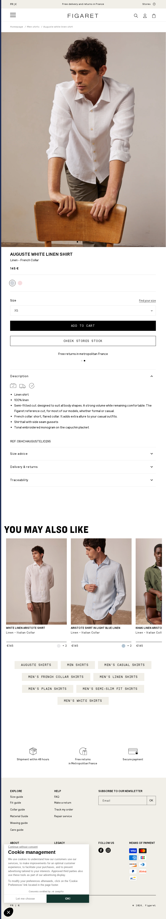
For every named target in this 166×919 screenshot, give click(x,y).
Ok (151, 800)
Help (57, 791)
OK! (67, 898)
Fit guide (15, 802)
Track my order (63, 809)
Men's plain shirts (48, 689)
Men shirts (77, 665)
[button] (13, 15)
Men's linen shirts (119, 677)
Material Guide (19, 816)
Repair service (63, 816)
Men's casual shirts (124, 665)
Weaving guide (19, 823)
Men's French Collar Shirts (56, 677)
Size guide (16, 797)
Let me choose (25, 898)
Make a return (62, 802)
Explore (16, 791)
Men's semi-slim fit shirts (110, 689)
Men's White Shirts (83, 701)
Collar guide (17, 809)
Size (13, 300)
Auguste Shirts (36, 665)
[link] (83, 4)
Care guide (16, 830)
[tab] (77, 242)
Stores (146, 4)
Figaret (150, 905)
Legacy (59, 843)
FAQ (56, 797)
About (14, 843)
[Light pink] (20, 283)
